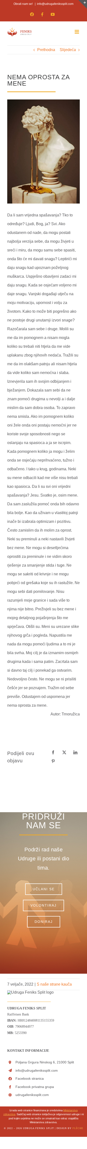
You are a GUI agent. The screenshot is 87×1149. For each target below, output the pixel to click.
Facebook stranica (29, 1078)
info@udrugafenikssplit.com (55, 4)
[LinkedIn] (75, 752)
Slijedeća (68, 50)
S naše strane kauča (54, 984)
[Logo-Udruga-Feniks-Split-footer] (30, 992)
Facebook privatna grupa (34, 1087)
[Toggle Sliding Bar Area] (82, 4)
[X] (64, 752)
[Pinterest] (53, 761)
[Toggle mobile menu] (77, 31)
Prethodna (46, 50)
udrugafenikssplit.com (32, 1095)
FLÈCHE (77, 1128)
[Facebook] (53, 752)
